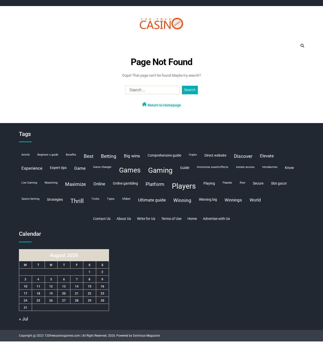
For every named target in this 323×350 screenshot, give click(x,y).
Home (192, 219)
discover (243, 156)
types (111, 198)
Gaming (160, 170)
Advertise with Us (216, 219)
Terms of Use (171, 219)
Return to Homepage (164, 105)
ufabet (126, 198)
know (289, 168)
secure (258, 183)
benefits (71, 154)
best (88, 156)
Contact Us (102, 219)
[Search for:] (151, 91)
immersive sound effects (212, 167)
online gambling (125, 183)
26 (51, 300)
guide (184, 168)
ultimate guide (152, 199)
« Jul (23, 319)
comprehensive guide (164, 155)
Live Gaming (29, 182)
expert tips (58, 168)
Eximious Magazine (146, 335)
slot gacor (279, 183)
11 (38, 286)
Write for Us (146, 219)
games (130, 170)
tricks (95, 198)
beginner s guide (47, 154)
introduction (269, 167)
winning (182, 200)
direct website (215, 155)
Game (80, 168)
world (255, 199)
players (184, 186)
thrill (77, 201)
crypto (193, 154)
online (99, 183)
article (25, 154)
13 (64, 286)
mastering (51, 182)
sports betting (30, 198)
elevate (267, 155)
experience (31, 168)
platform (155, 184)
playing (209, 183)
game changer (102, 167)
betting (108, 156)
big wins (132, 155)
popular (227, 182)
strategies (55, 199)
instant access (245, 167)
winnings (233, 199)
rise (242, 182)
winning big (208, 199)
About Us (124, 219)
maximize (75, 184)
